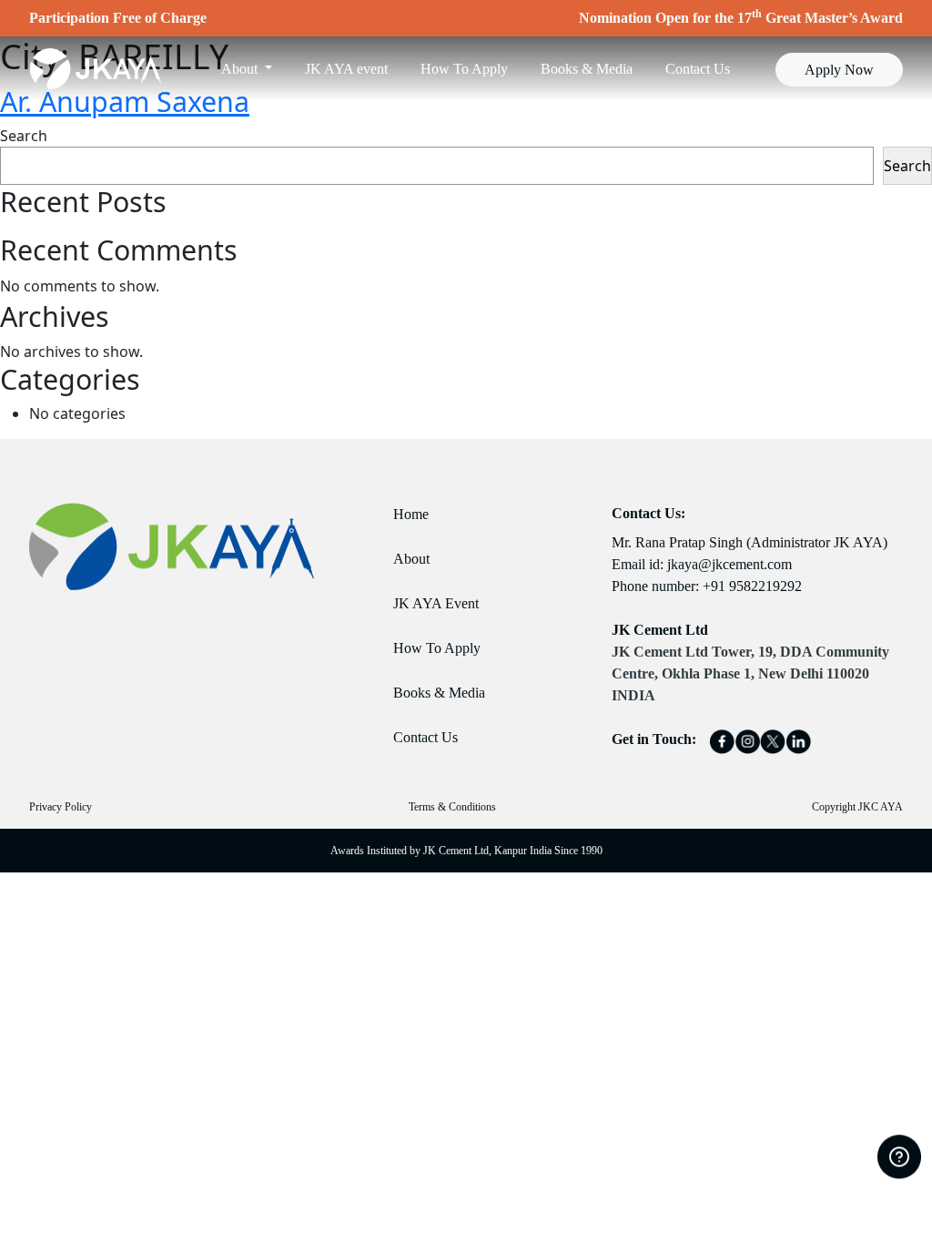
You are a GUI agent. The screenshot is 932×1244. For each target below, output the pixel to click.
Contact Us (697, 68)
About (411, 558)
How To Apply (464, 68)
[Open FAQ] (899, 1157)
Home (411, 514)
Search (23, 136)
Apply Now (839, 69)
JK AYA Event (436, 603)
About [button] (241, 68)
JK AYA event (346, 68)
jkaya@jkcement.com (729, 564)
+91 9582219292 (752, 586)
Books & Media (587, 68)
